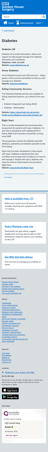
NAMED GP (6, 358)
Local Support (9, 30)
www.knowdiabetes (19, 83)
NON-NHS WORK (8, 321)
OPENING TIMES (7, 284)
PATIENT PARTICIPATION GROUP (13, 289)
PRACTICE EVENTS (8, 291)
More (39, 23)
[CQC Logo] (11, 415)
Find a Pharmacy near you (19, 226)
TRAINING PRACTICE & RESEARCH (13, 335)
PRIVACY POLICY (8, 328)
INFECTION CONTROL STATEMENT (13, 319)
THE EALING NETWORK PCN (11, 293)
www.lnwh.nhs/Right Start (21, 168)
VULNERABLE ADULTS (9, 337)
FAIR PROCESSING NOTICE (11, 310)
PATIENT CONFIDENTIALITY (11, 323)
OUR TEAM (6, 353)
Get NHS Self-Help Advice (19, 257)
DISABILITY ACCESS (9, 308)
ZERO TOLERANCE (8, 341)
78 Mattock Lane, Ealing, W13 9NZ (19, 372)
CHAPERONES (6, 303)
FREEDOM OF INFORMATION (12, 314)
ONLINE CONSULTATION (10, 282)
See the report (11, 435)
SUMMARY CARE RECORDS (11, 332)
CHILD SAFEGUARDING (10, 305)
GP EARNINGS (6, 355)
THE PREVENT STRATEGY (10, 326)
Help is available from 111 (19, 198)
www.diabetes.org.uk (19, 65)
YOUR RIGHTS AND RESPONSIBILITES (15, 339)
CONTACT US (6, 362)
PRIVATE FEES (6, 360)
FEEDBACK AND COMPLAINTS (12, 312)
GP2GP (4, 317)
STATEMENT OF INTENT (10, 330)
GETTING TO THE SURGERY (11, 286)
